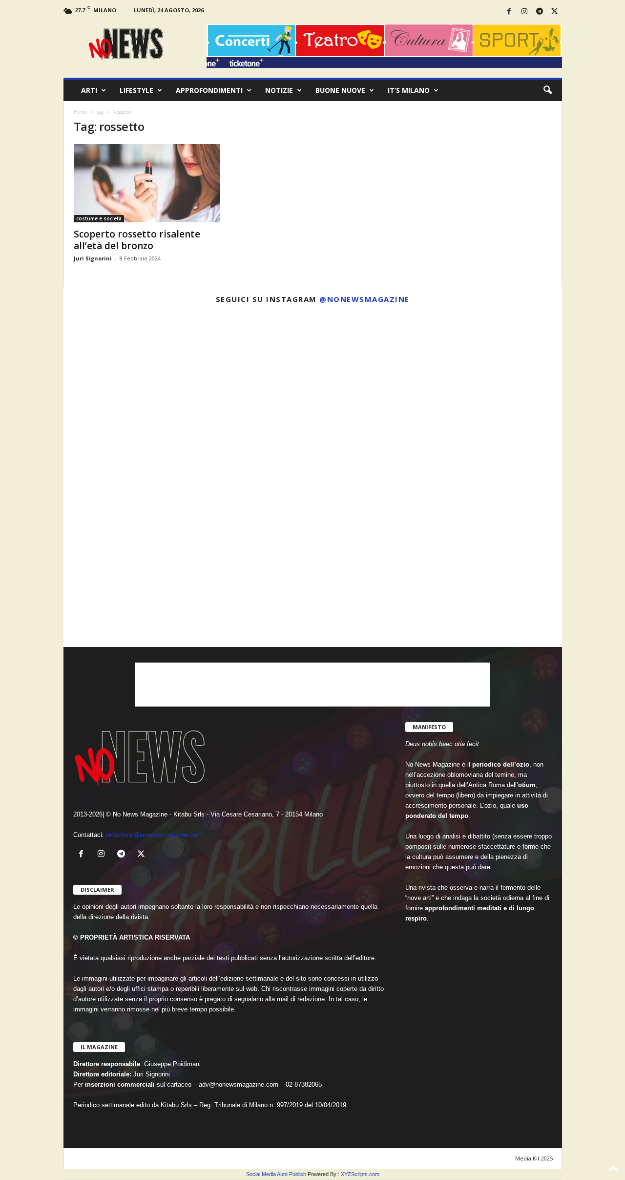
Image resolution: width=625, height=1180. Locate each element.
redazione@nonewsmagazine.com (154, 834)
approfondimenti (209, 90)
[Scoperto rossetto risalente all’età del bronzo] (147, 183)
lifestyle (136, 90)
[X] (555, 12)
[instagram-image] (145, 392)
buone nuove (340, 90)
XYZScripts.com (360, 1174)
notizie (279, 90)
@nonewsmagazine (364, 299)
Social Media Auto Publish (276, 1174)
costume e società (99, 218)
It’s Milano (409, 90)
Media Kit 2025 (534, 1158)
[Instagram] (524, 12)
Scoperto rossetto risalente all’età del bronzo (137, 240)
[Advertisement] (312, 685)
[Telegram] (539, 12)
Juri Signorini (93, 258)
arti (89, 90)
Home (80, 111)
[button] (547, 90)
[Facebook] (509, 12)
